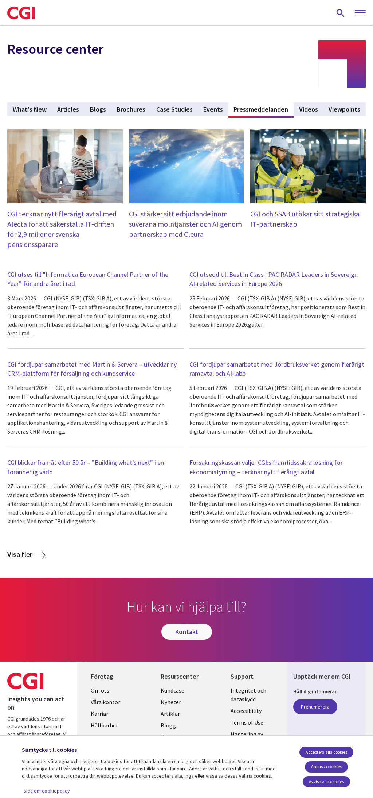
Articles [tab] (68, 109)
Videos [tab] (308, 109)
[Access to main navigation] (360, 13)
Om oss (100, 690)
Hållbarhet (104, 725)
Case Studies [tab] (174, 109)
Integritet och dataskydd (248, 695)
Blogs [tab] (98, 109)
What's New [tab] (30, 109)
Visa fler (19, 554)
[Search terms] (340, 12)
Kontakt (186, 631)
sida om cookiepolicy (47, 790)
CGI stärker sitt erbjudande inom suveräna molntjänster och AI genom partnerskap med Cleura (185, 224)
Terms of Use (247, 722)
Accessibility (246, 710)
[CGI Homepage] (21, 12)
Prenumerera (315, 706)
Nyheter (171, 702)
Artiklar (170, 713)
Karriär (99, 713)
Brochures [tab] (131, 109)
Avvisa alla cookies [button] (326, 781)
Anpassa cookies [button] (326, 766)
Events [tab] (213, 109)
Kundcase (172, 690)
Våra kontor (105, 702)
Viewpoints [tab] (344, 109)
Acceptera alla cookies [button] (326, 752)
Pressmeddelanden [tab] (263, 109)
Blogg (168, 725)
